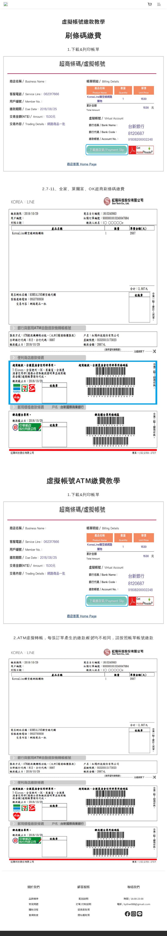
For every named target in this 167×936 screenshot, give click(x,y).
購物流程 (33, 909)
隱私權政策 (84, 915)
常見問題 (33, 904)
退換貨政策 (84, 909)
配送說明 (83, 898)
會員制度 (33, 915)
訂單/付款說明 (83, 904)
